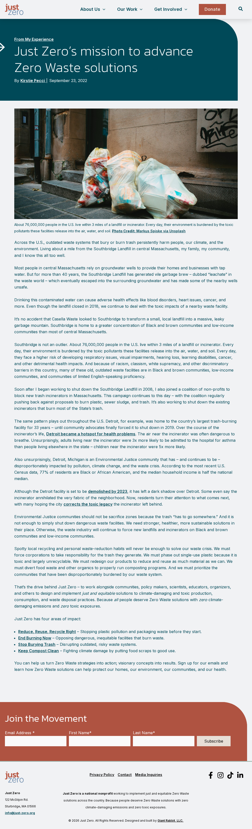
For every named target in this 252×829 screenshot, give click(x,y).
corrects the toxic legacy (87, 504)
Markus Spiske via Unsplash (149, 231)
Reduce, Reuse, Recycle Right (47, 631)
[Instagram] (220, 775)
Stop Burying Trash (36, 644)
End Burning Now (34, 638)
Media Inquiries (148, 775)
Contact (125, 775)
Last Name (144, 732)
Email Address (20, 732)
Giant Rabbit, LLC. (170, 820)
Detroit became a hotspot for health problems (90, 433)
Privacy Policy (102, 775)
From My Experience (34, 39)
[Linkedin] (240, 775)
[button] (102, 9)
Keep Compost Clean (38, 650)
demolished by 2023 (107, 491)
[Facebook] (210, 775)
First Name (80, 732)
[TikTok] (230, 775)
